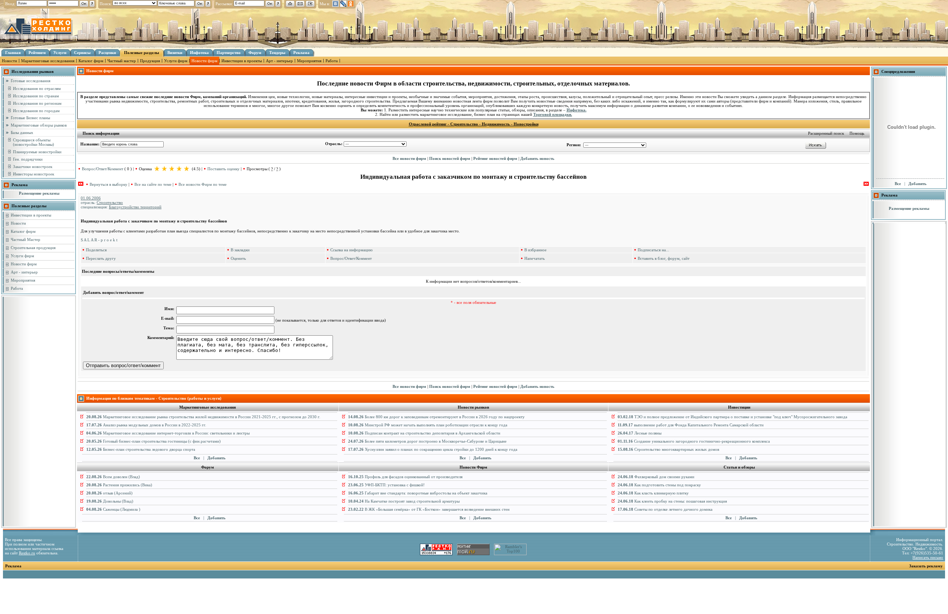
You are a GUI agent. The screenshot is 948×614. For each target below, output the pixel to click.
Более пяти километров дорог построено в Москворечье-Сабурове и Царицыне (427, 441)
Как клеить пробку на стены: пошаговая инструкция (672, 501)
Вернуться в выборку (108, 184)
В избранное (535, 250)
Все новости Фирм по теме (202, 184)
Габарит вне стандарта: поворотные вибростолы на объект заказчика (417, 493)
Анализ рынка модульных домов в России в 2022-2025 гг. (146, 425)
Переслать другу (101, 258)
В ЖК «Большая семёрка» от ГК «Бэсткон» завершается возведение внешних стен (429, 509)
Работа (332, 60)
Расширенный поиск (826, 133)
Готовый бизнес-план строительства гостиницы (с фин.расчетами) (153, 441)
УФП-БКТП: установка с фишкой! (386, 485)
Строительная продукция (33, 247)
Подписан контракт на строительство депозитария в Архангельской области (424, 433)
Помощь (856, 133)
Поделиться (96, 250)
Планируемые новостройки (37, 152)
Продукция (150, 60)
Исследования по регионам (37, 103)
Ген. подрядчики (28, 159)
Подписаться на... (653, 250)
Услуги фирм (175, 60)
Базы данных (22, 132)
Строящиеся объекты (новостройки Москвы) (33, 142)
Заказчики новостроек (32, 166)
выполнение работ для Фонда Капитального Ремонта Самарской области (691, 425)
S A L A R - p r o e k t (99, 240)
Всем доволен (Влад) (113, 476)
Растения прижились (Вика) (119, 485)
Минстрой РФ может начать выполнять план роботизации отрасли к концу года (427, 425)
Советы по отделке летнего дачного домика (665, 509)
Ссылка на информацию (351, 250)
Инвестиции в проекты (241, 60)
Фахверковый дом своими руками (656, 476)
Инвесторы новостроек (33, 174)
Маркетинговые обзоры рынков (39, 125)
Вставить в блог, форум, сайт (664, 258)
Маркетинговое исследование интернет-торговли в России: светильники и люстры (168, 433)
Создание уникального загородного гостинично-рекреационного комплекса (694, 441)
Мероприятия (309, 60)
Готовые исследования (30, 80)
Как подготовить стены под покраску (659, 485)
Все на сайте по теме (152, 184)
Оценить (238, 258)
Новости (9, 60)
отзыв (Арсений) (109, 493)
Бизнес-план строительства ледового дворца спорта (140, 449)
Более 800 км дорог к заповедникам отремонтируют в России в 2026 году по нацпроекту (436, 417)
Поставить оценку (223, 169)
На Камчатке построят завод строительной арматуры (404, 501)
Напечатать (534, 258)
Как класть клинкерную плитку (653, 493)
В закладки (240, 250)
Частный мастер (121, 60)
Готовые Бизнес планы (30, 117)
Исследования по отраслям (37, 88)
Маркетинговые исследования (47, 60)
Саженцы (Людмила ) (113, 509)
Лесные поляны (639, 433)
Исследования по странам (36, 96)
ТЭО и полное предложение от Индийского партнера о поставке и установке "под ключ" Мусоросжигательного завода (732, 417)
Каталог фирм (91, 60)
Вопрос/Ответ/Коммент (102, 169)
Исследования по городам (36, 110)
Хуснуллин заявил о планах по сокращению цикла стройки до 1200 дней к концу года (432, 449)
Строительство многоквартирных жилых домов (668, 449)
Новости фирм (204, 60)
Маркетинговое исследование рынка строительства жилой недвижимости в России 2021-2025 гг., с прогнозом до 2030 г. (203, 417)
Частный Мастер (25, 239)
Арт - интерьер (279, 60)
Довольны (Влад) (109, 501)
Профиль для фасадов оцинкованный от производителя (405, 476)
